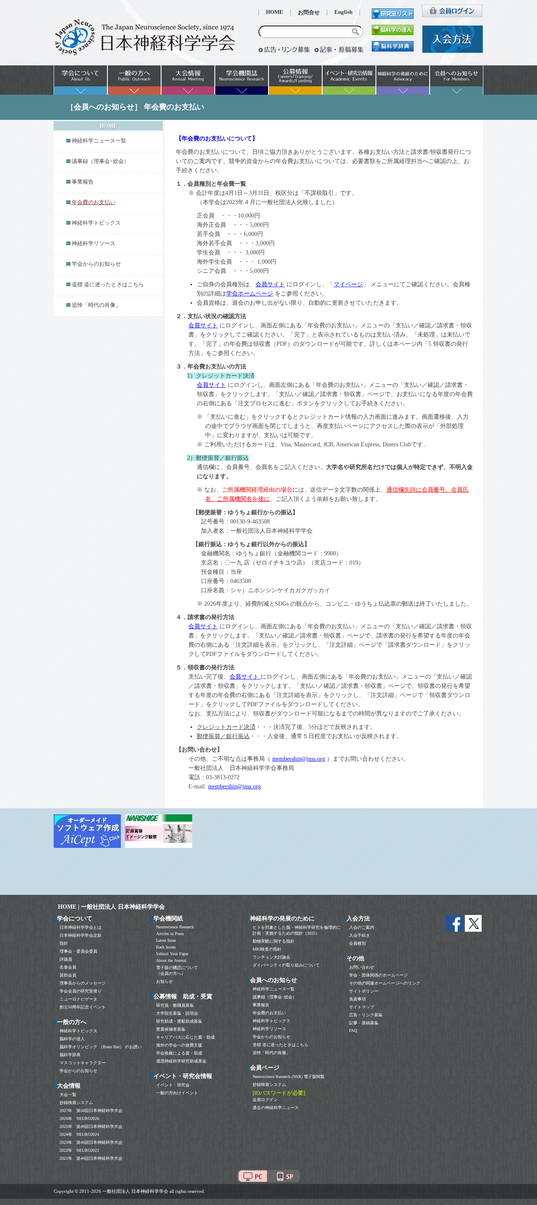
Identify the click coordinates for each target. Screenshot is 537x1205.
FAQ (353, 1030)
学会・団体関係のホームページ (378, 975)
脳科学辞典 (70, 1054)
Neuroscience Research (175, 927)
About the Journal (171, 960)
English (343, 12)
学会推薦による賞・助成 (179, 1053)
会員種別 (357, 943)
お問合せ (309, 13)
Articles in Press (170, 933)
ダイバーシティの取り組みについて (286, 965)
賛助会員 (68, 975)
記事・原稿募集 (363, 1023)
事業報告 (83, 182)
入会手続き (359, 935)
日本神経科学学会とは (81, 927)
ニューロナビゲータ (78, 999)
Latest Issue (166, 940)
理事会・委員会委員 (78, 951)
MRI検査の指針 (267, 949)
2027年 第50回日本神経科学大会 (91, 1110)
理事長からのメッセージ (83, 983)
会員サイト (270, 284)
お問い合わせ (361, 967)
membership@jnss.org (298, 759)
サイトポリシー (363, 991)
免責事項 (357, 999)
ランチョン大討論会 (271, 957)
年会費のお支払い (269, 1013)
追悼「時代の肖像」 (96, 305)
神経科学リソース (93, 243)
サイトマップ (361, 1007)
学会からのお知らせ (96, 264)
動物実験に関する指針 (274, 941)
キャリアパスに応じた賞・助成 (185, 1037)
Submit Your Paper (172, 953)
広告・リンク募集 (366, 1015)
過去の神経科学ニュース (276, 1107)
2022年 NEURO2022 (79, 1150)
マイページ (348, 284)
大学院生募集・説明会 (177, 1013)
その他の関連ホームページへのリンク (384, 983)
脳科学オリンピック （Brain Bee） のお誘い (101, 1046)
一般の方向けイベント (177, 1093)
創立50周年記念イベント (83, 1007)
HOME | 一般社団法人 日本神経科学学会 (111, 907)
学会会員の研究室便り (81, 991)
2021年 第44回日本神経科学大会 (91, 1158)
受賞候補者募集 (170, 1029)
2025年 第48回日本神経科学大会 (91, 1126)
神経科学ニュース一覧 (99, 141)
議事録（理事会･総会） (100, 161)
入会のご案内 (361, 927)
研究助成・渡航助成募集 (179, 1021)
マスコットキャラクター (83, 1062)
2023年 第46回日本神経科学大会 (91, 1142)
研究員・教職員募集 (175, 1005)
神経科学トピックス (96, 223)
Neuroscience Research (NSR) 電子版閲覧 (289, 1076)
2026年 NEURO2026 (79, 1118)
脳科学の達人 (72, 1039)
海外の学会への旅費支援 (179, 1045)
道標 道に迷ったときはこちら (108, 285)
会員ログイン (265, 1099)
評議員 (66, 959)
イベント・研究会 (173, 1085)
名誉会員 (68, 967)
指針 (64, 943)
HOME (274, 12)
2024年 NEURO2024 (79, 1134)
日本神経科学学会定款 (81, 935)
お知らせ (164, 981)
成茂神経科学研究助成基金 (181, 1061)
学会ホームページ (249, 293)
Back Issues (166, 947)
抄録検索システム (76, 1102)
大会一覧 (68, 1094)
